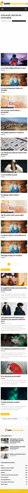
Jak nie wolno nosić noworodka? (12, 215)
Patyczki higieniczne (5, 346)
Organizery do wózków (6, 21)
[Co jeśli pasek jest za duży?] (14, 393)
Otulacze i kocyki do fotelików (19, 21)
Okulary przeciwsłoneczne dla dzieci (9, 475)
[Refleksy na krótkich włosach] (5, 456)
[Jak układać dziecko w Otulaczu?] (14, 123)
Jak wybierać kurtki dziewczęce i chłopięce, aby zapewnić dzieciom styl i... (13, 319)
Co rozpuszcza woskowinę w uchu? (13, 349)
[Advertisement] (14, 38)
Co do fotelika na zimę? (9, 175)
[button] (26, 9)
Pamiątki (3, 472)
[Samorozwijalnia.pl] (14, 3)
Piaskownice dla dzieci (6, 470)
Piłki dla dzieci (4, 484)
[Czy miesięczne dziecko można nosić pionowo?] (14, 144)
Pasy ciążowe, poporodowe (6, 373)
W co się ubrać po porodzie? (11, 376)
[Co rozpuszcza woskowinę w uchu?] (14, 340)
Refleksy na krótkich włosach (17, 454)
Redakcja (3, 70)
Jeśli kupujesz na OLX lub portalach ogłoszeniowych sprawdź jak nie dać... (17, 440)
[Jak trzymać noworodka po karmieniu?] (14, 101)
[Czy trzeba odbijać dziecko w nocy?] (14, 59)
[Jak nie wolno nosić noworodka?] (14, 206)
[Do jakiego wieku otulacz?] (14, 186)
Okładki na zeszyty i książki (7, 468)
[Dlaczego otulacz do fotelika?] (14, 246)
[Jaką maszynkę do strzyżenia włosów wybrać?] (5, 448)
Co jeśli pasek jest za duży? (10, 402)
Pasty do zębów (4, 477)
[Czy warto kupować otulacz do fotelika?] (14, 79)
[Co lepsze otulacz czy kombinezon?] (14, 226)
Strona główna (4, 13)
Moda (2, 314)
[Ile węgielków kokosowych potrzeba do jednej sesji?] (14, 279)
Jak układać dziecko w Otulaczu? (12, 132)
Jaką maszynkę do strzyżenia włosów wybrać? (17, 447)
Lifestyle (2, 285)
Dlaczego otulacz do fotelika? (11, 255)
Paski (2, 399)
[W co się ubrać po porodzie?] (14, 367)
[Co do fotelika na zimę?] (14, 166)
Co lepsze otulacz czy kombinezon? (13, 235)
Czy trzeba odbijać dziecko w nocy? (13, 68)
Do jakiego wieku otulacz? (10, 195)
